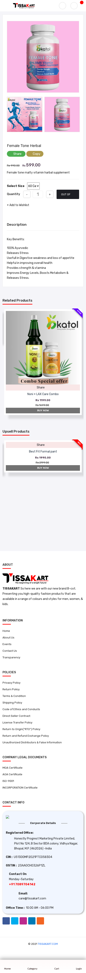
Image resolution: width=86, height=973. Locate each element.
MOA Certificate (13, 767)
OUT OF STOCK (65, 196)
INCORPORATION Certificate (20, 787)
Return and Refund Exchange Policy (26, 735)
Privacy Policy (11, 682)
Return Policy (11, 689)
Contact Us (10, 650)
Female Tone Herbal (24, 145)
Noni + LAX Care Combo (43, 394)
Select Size (15, 186)
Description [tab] (17, 224)
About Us (8, 637)
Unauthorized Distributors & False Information (32, 742)
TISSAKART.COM (48, 943)
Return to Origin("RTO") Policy (21, 729)
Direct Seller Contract (16, 715)
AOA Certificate (12, 774)
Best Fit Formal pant (43, 451)
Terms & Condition (14, 696)
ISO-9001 (8, 781)
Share (17, 154)
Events (7, 644)
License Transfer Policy (17, 722)
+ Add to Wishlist (18, 205)
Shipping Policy (12, 702)
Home (6, 630)
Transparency (11, 657)
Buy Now (43, 410)
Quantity (13, 194)
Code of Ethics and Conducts (21, 709)
